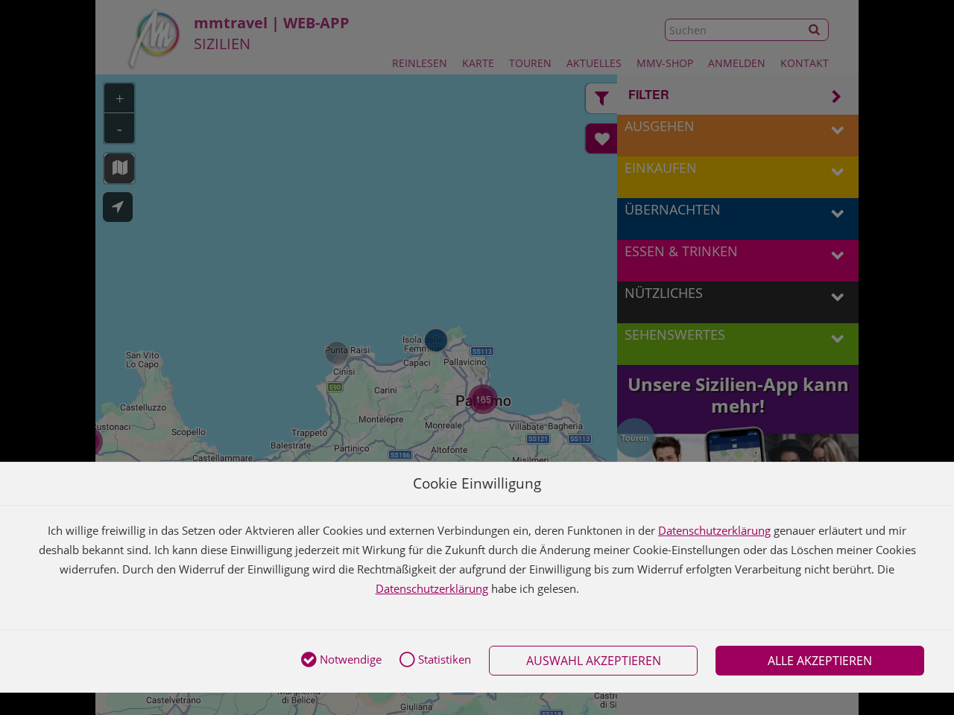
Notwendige (349, 659)
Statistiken (443, 659)
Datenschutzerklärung (714, 530)
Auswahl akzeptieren (593, 660)
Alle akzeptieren (820, 660)
